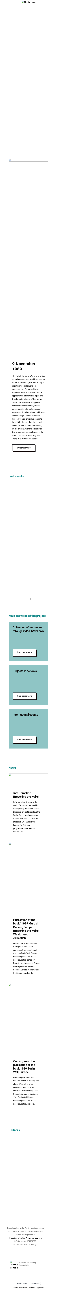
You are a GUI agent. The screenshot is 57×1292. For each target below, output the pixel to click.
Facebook (14, 1238)
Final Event (20, 485)
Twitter (22, 1238)
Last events (16, 476)
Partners (14, 1130)
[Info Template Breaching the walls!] (28, 784)
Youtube (30, 1238)
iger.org (38, 1238)
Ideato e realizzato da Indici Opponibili (28, 1288)
